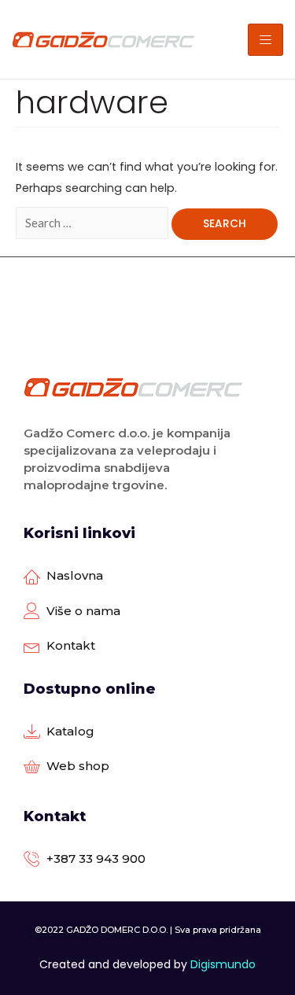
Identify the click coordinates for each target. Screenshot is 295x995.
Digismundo (223, 964)
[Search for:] (93, 223)
